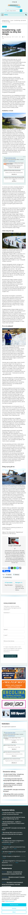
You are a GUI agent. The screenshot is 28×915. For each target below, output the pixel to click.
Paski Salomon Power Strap (14, 747)
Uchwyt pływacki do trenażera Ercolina (14, 754)
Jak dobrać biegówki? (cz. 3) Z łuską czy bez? (14, 851)
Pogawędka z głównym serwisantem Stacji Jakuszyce (13, 847)
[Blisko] (26, 888)
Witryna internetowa (9, 641)
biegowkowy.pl (12, 161)
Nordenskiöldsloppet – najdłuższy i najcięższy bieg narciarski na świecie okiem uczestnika (12, 785)
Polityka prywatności (9, 901)
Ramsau (17, 574)
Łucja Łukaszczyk (7, 37)
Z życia (4, 26)
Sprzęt (15, 848)
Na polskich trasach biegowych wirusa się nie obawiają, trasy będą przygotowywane (12, 884)
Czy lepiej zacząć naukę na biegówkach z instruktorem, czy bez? (13, 841)
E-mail (6, 635)
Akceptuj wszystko (14, 904)
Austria (9, 574)
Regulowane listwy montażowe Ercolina (14, 760)
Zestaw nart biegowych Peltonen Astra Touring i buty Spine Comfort (14, 165)
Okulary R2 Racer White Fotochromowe (14, 172)
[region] (14, 901)
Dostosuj (14, 908)
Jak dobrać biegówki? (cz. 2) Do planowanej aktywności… (13, 861)
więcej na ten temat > (7, 865)
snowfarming (8, 577)
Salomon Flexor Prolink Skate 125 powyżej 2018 (14, 179)
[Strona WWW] (15, 549)
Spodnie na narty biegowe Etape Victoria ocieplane (14, 740)
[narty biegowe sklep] (10, 158)
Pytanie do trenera (7, 844)
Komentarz (7, 612)
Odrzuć (14, 912)
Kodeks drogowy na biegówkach (11, 856)
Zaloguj (13, 1)
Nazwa (6, 629)
